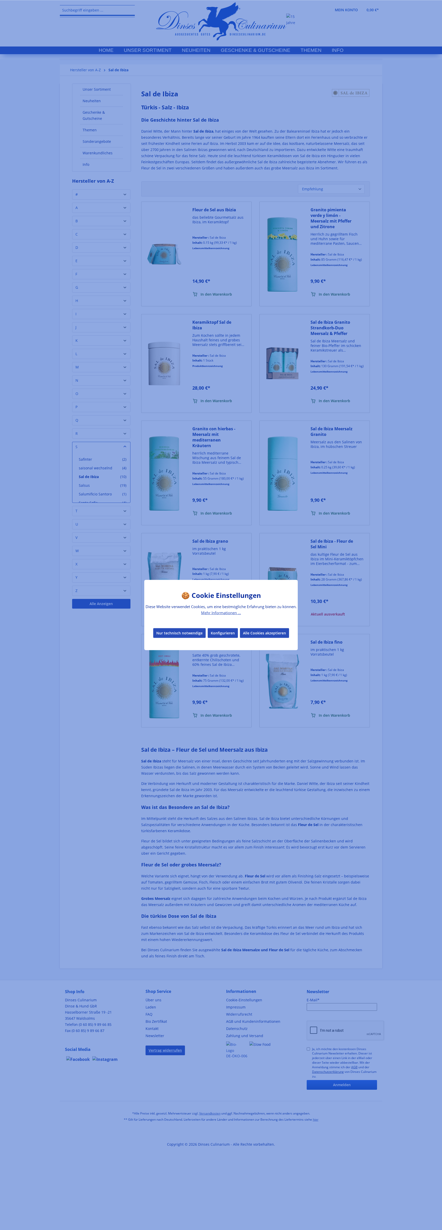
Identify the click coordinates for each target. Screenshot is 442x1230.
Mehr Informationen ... (221, 612)
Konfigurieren (223, 632)
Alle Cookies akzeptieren (264, 632)
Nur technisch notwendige (179, 632)
